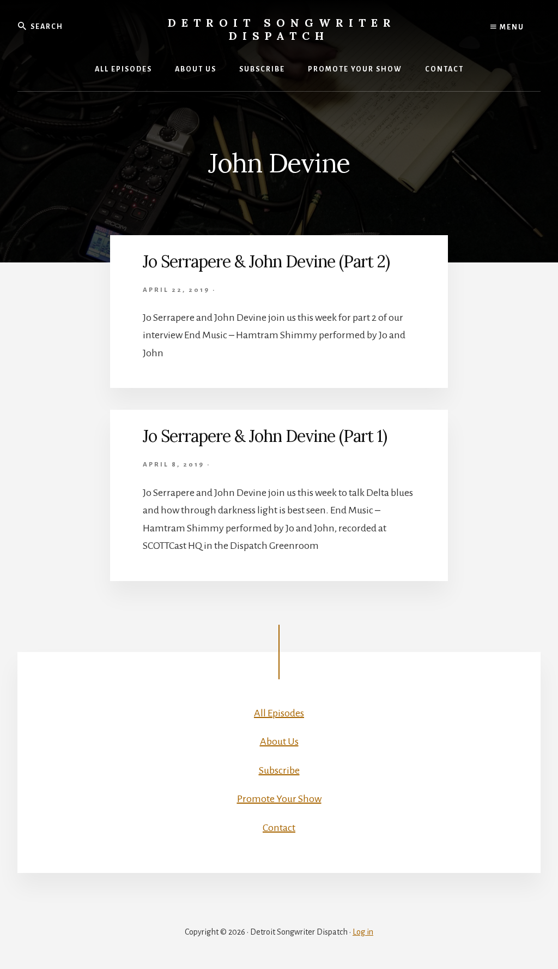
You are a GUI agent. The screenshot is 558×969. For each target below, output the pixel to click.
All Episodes (279, 713)
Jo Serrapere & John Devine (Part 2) (266, 261)
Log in (363, 932)
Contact (279, 827)
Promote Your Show (279, 798)
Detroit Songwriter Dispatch (282, 29)
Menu (511, 27)
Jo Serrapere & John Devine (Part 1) (265, 436)
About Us (279, 741)
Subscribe (279, 770)
